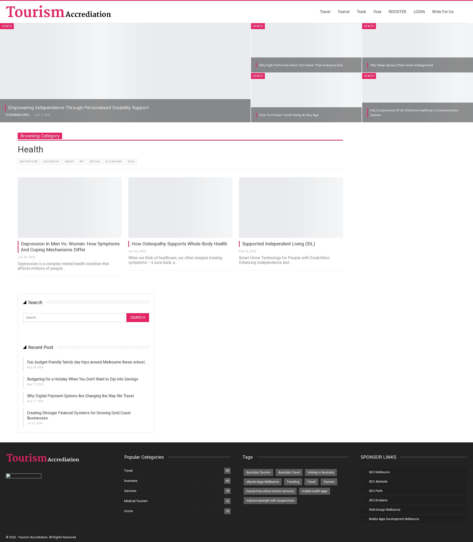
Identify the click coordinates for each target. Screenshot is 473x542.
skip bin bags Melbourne (262, 482)
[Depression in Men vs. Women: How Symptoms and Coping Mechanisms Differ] (70, 207)
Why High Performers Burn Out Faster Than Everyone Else (301, 65)
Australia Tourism (258, 472)
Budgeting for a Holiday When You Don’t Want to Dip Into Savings (82, 379)
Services (130, 491)
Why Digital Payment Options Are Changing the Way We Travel (80, 396)
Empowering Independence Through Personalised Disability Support (78, 107)
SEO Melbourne (379, 472)
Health (7, 26)
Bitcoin (95, 161)
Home (128, 511)
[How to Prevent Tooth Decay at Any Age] (306, 98)
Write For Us (443, 11)
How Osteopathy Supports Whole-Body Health (179, 244)
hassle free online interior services (270, 491)
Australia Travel (289, 472)
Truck (361, 11)
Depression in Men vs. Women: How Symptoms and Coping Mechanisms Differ (70, 247)
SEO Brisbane (378, 500)
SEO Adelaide (378, 481)
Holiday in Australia (321, 472)
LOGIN (419, 11)
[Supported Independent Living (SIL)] (291, 207)
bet (82, 161)
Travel (325, 11)
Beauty (69, 161)
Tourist (344, 11)
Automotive (51, 161)
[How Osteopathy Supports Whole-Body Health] (180, 207)
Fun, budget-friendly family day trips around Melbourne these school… (87, 362)
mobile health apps (314, 491)
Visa (377, 11)
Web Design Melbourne (384, 509)
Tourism (329, 482)
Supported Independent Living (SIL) (278, 244)
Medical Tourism (136, 501)
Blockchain (113, 161)
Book (131, 161)
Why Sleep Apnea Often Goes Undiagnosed (401, 65)
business (130, 481)
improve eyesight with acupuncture (270, 500)
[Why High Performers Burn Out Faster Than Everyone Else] (306, 48)
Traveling (293, 482)
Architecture (29, 161)
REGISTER (397, 11)
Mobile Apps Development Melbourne (394, 519)
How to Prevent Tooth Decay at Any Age (289, 115)
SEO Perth (376, 491)
